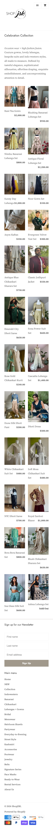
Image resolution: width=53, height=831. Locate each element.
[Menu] (37, 5)
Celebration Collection (18, 35)
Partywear (9, 729)
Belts (7, 764)
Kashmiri (9, 744)
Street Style (10, 739)
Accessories (10, 749)
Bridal (7, 714)
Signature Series (12, 769)
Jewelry (8, 759)
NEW (7, 684)
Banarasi (9, 699)
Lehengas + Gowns (14, 709)
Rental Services (12, 784)
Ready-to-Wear (12, 779)
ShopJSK (16, 806)
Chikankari (10, 704)
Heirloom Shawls (13, 724)
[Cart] (45, 5)
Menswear (9, 719)
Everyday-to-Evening (15, 734)
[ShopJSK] (16, 15)
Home (7, 679)
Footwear (9, 754)
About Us (9, 789)
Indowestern (11, 694)
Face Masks (10, 774)
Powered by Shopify (14, 811)
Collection (9, 689)
